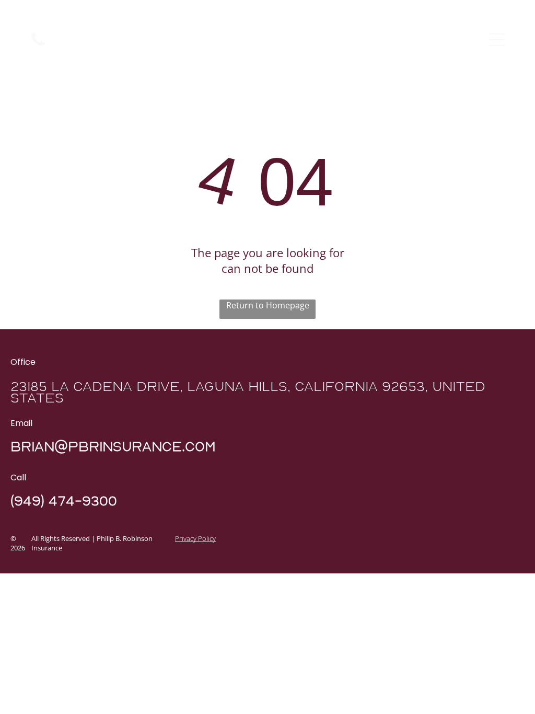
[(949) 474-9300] (38, 45)
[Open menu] (497, 40)
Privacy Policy (195, 538)
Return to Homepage (267, 305)
